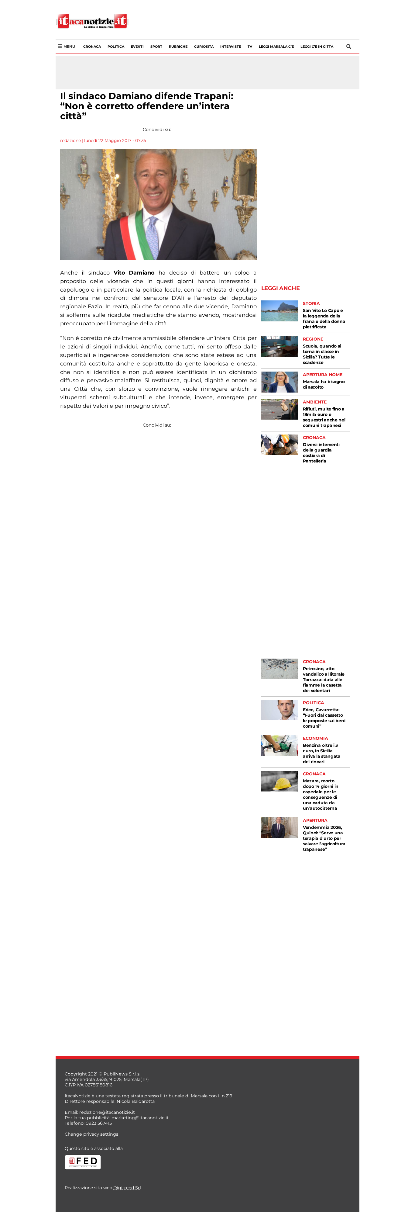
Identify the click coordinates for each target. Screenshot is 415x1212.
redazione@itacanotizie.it (107, 1112)
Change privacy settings (91, 1134)
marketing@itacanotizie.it (140, 1117)
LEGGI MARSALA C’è (276, 46)
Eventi (137, 46)
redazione (70, 140)
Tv (250, 46)
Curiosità (204, 46)
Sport (156, 46)
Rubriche (178, 46)
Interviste (230, 46)
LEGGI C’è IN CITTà (316, 46)
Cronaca (92, 46)
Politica (116, 46)
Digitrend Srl (127, 1187)
